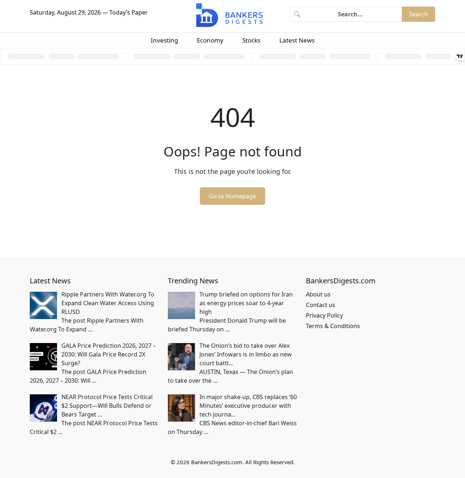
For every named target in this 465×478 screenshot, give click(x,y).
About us (318, 294)
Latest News (297, 40)
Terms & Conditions (333, 326)
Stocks (251, 40)
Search (418, 14)
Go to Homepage (232, 196)
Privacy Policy (324, 315)
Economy (210, 40)
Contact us (320, 305)
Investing (164, 40)
